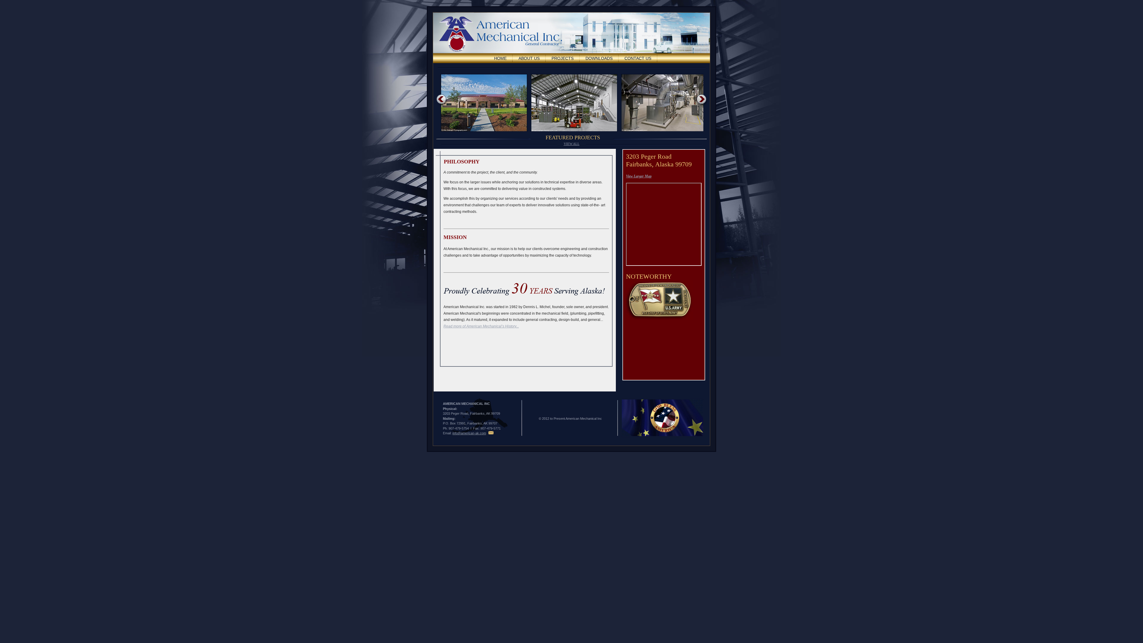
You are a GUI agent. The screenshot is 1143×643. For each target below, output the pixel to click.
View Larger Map (639, 176)
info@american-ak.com (469, 433)
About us (529, 58)
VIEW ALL (572, 144)
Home (500, 58)
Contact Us (637, 58)
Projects (563, 58)
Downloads (599, 58)
